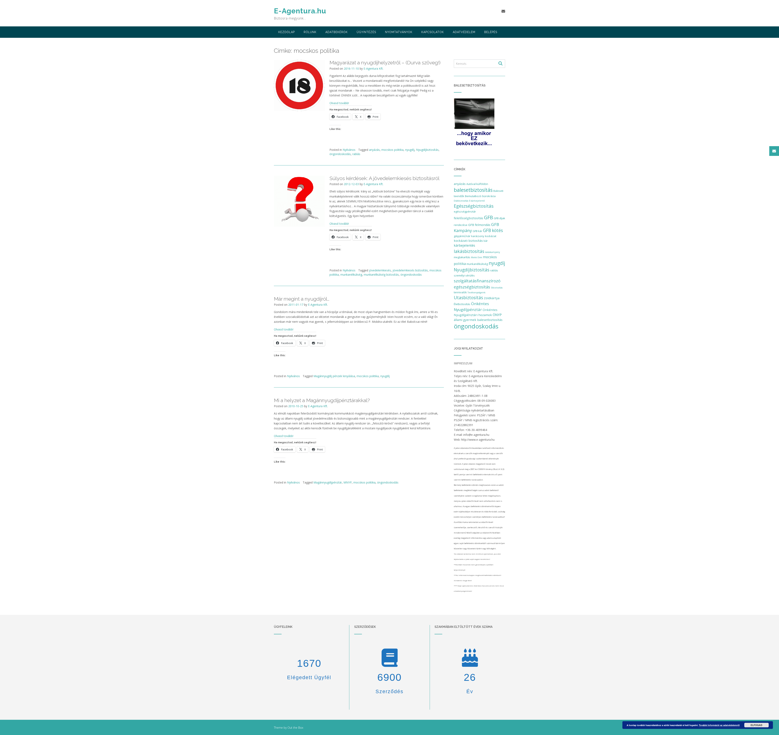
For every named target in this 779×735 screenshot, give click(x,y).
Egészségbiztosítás (474, 206)
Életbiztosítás (462, 304)
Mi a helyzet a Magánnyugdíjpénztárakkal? (322, 400)
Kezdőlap (286, 32)
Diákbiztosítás (461, 200)
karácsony (477, 236)
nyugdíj (409, 150)
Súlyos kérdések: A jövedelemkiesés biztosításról (384, 178)
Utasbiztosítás (468, 297)
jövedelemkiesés (380, 270)
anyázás (374, 150)
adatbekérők (336, 32)
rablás (356, 154)
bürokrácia (489, 196)
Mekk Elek (476, 257)
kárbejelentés (464, 245)
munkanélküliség (351, 274)
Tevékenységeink (476, 292)
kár (486, 241)
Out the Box (295, 728)
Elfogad (756, 725)
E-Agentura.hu (300, 11)
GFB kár (477, 231)
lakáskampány (492, 252)
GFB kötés (493, 230)
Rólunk (310, 32)
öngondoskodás (340, 154)
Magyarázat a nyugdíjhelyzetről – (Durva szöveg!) (384, 62)
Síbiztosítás (496, 287)
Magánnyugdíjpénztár (327, 482)
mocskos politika (392, 150)
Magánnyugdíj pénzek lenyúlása (334, 376)
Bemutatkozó (473, 196)
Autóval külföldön (477, 184)
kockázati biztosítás (468, 241)
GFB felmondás (479, 225)
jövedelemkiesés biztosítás (410, 270)
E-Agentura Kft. (373, 68)
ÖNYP (497, 314)
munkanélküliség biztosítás (381, 274)
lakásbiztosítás (469, 251)
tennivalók (460, 292)
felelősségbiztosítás (468, 218)
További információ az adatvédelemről (719, 725)
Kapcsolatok (432, 32)
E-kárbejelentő (477, 200)
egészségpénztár (465, 211)
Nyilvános (349, 150)
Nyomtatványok (398, 32)
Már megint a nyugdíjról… (301, 299)
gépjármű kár (462, 236)
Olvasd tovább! (339, 103)
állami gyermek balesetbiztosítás (478, 320)
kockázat (490, 236)
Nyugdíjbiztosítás (427, 150)
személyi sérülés (464, 275)
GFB (488, 217)
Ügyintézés (366, 32)
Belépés (490, 32)
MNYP (347, 482)
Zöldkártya (491, 298)
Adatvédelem (464, 32)
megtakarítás (462, 257)
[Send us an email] (503, 11)
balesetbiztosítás (473, 189)
